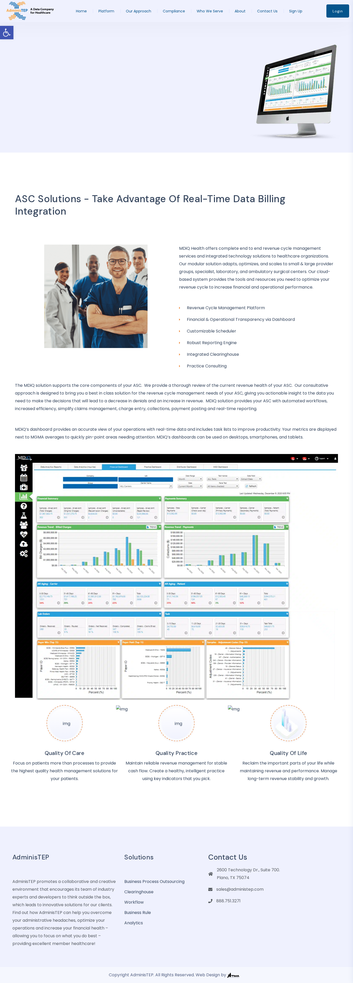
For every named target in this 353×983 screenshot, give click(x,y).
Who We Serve (210, 11)
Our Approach (138, 11)
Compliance (174, 11)
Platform (106, 11)
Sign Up (295, 11)
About (240, 11)
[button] (6, 32)
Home (81, 11)
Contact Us (267, 11)
